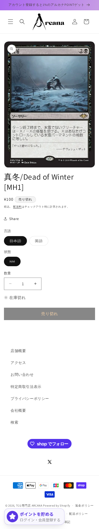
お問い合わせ (22, 374)
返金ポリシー (84, 505)
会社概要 (18, 410)
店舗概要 (18, 350)
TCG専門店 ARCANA (29, 505)
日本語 (17, 242)
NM (14, 262)
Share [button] (14, 218)
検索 (14, 422)
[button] (10, 21)
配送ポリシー (78, 514)
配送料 (17, 206)
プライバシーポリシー (30, 398)
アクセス (18, 362)
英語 (40, 242)
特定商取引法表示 (26, 386)
